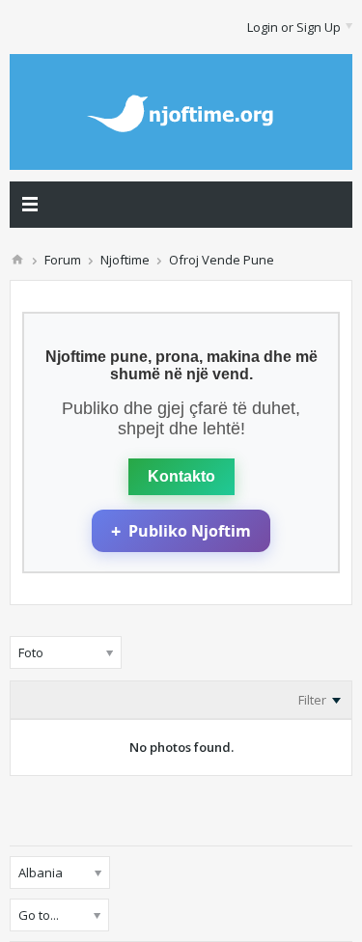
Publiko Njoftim (181, 530)
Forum (62, 259)
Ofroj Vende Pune (221, 259)
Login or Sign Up (294, 27)
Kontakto (181, 476)
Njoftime (125, 259)
